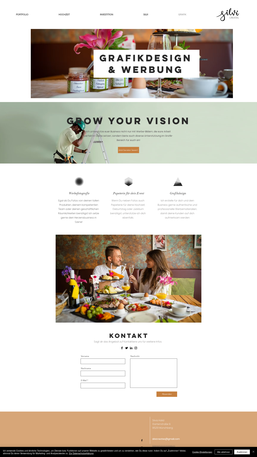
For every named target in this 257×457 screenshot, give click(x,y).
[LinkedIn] (131, 348)
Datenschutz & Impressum (163, 446)
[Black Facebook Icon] (141, 440)
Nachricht (135, 356)
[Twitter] (126, 348)
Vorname (85, 356)
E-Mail (84, 380)
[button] (128, 279)
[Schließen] (253, 452)
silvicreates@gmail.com (166, 439)
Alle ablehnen (223, 451)
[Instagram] (136, 348)
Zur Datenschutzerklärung (81, 453)
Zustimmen (242, 451)
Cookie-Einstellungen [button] (202, 451)
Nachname (86, 368)
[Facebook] (122, 348)
